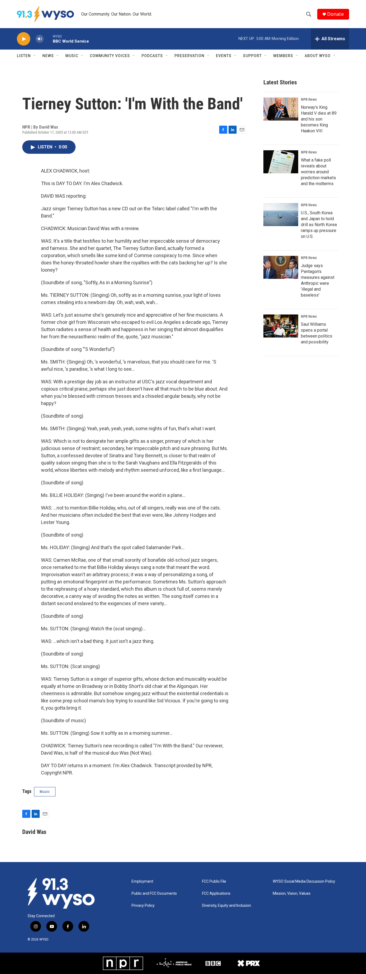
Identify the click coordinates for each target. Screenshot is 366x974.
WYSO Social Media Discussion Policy (304, 881)
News (48, 56)
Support (252, 56)
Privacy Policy (143, 906)
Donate (335, 14)
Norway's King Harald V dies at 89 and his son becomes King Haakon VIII (319, 119)
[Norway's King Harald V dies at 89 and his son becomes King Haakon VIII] (280, 109)
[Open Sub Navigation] (35, 56)
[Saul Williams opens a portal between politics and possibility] (280, 326)
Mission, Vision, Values (292, 893)
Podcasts (152, 56)
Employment (142, 881)
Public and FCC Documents (154, 893)
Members (283, 56)
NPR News (309, 99)
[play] (23, 39)
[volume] (39, 39)
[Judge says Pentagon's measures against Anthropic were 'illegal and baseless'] (280, 267)
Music (71, 56)
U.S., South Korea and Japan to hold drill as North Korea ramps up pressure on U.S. (319, 224)
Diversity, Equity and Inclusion (226, 906)
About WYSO (318, 56)
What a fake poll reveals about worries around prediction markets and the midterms (318, 172)
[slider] (48, 39)
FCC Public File (214, 881)
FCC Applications (216, 893)
